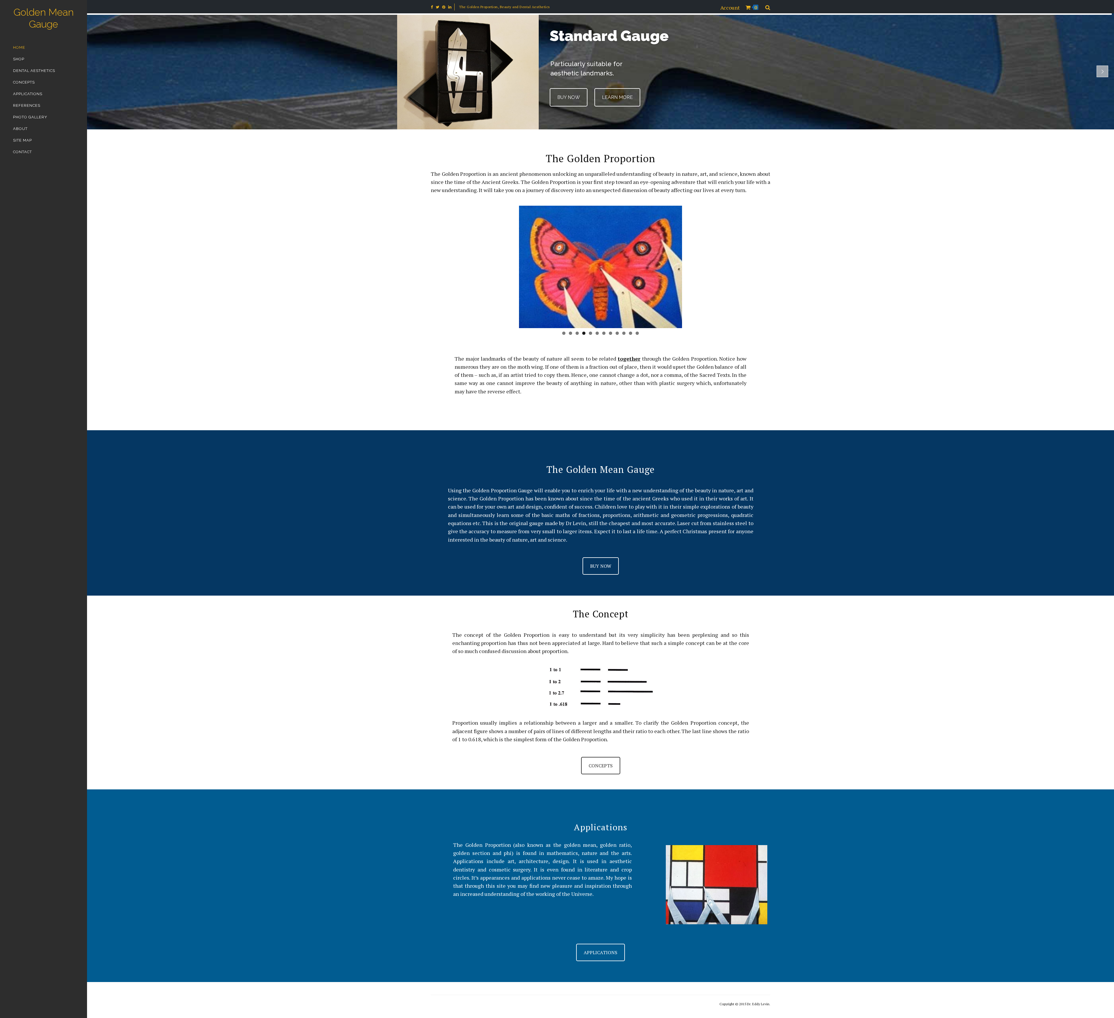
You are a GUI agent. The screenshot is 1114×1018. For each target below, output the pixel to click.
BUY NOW (568, 97)
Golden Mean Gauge (44, 18)
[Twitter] (437, 6)
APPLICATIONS (600, 952)
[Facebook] (432, 6)
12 (637, 333)
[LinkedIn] (449, 6)
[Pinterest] (443, 6)
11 (630, 333)
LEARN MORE (616, 97)
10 (623, 333)
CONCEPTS (601, 765)
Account (730, 7)
